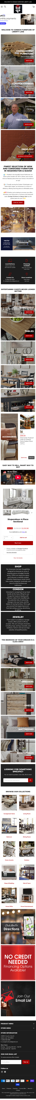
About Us (30, 1088)
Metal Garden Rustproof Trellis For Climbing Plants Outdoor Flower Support (27, 440)
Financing (15, 1088)
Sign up (26, 1062)
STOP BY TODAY (18, 202)
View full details (18, 558)
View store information (12, 552)
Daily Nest (22, 444)
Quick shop (24, 457)
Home (3, 1088)
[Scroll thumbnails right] (31, 513)
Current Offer (22, 1088)
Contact (18, 1090)
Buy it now (18, 543)
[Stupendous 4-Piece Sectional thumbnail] (7, 512)
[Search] (30, 780)
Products (9, 1088)
